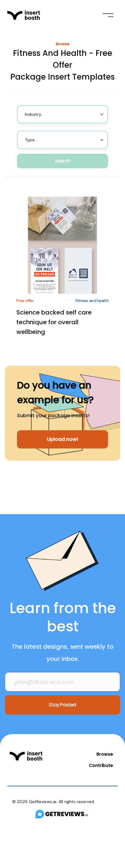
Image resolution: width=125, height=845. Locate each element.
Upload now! (62, 439)
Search (62, 160)
